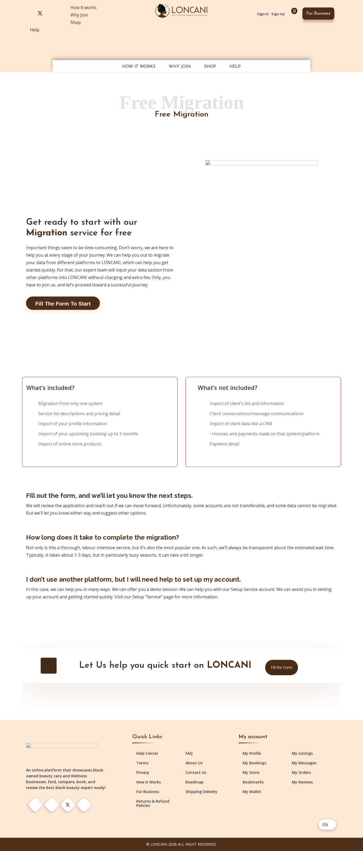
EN (325, 825)
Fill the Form (281, 667)
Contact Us (195, 772)
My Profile (252, 753)
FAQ (189, 753)
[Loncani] (181, 10)
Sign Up (278, 13)
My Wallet (252, 792)
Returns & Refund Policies (152, 803)
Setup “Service (146, 597)
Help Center (147, 753)
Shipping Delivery (201, 792)
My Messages (304, 763)
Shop (75, 22)
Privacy (142, 772)
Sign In (263, 13)
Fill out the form (50, 495)
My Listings (302, 753)
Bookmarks (253, 782)
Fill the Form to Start (63, 304)
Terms (142, 763)
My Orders (301, 772)
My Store (251, 772)
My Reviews (302, 782)
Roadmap (194, 782)
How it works (83, 7)
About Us (193, 763)
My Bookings (254, 763)
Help (34, 30)
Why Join (79, 15)
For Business (318, 13)
